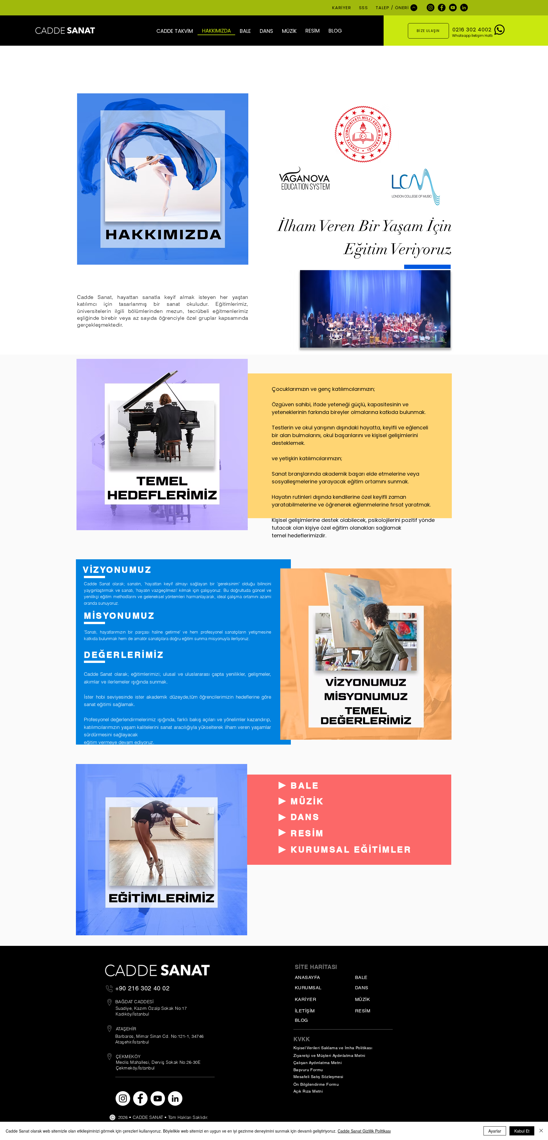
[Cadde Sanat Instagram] (430, 7)
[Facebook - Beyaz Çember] (140, 1098)
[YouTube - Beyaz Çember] (157, 1098)
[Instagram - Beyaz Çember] (123, 1098)
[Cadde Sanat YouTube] (453, 7)
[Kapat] (541, 1130)
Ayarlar (494, 1131)
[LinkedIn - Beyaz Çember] (175, 1098)
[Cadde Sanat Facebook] (442, 7)
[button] (175, 31)
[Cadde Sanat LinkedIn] (464, 7)
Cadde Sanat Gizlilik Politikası (364, 1131)
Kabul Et (521, 1131)
